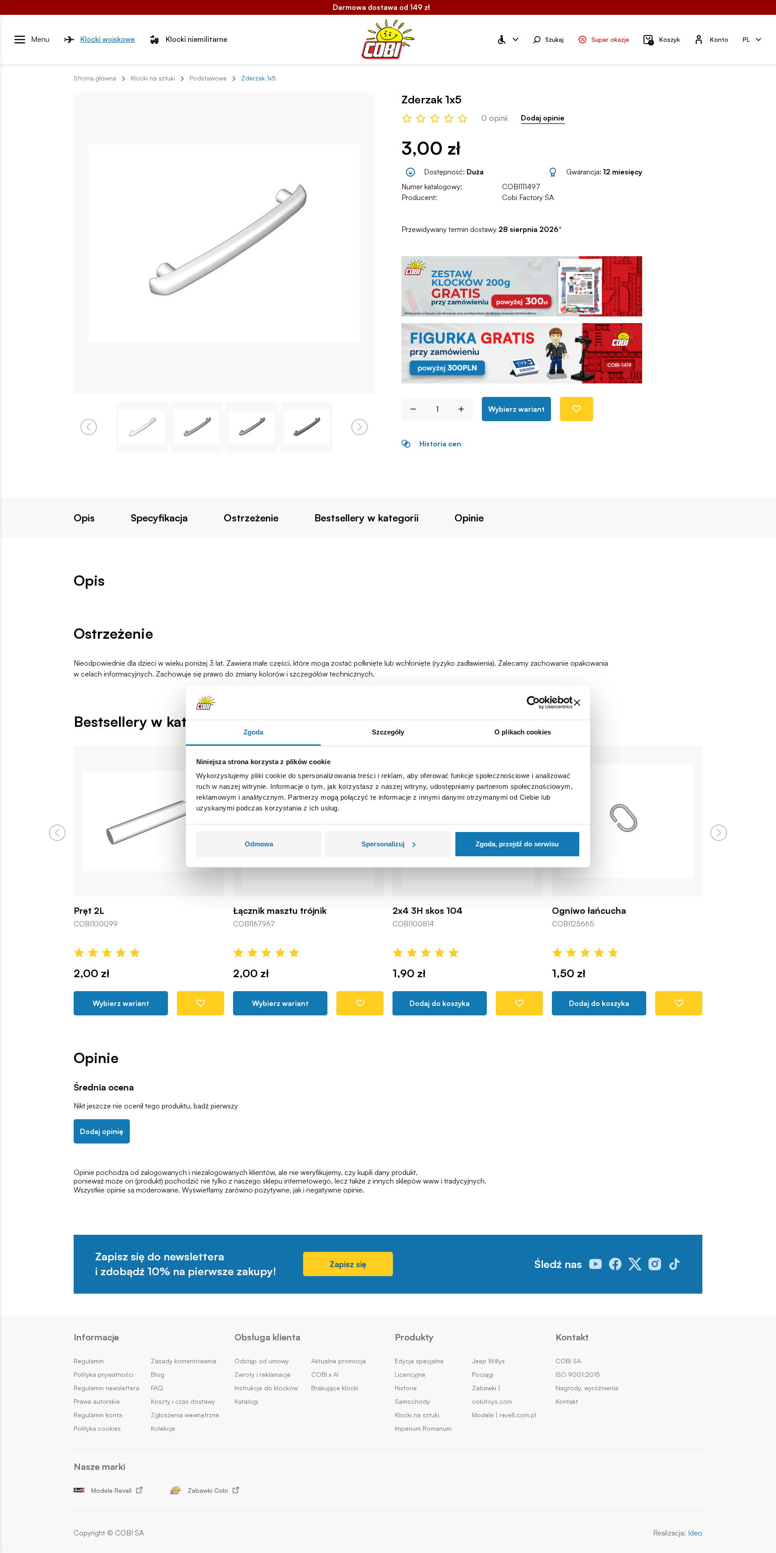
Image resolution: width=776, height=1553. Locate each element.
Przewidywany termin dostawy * (481, 229)
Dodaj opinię (101, 1131)
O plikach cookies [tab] (522, 732)
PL (746, 39)
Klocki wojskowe (107, 39)
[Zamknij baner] (577, 702)
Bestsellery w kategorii (366, 518)
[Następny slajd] (718, 832)
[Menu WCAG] (507, 40)
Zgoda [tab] (253, 732)
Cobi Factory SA (528, 197)
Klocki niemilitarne (196, 39)
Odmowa (259, 844)
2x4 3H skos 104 (427, 910)
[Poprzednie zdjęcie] (88, 427)
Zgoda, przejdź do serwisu (517, 844)
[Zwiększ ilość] (464, 409)
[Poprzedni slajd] (57, 832)
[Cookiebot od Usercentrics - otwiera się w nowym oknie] (533, 702)
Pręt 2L (89, 910)
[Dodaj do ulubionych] (576, 409)
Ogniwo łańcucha (589, 910)
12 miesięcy (622, 171)
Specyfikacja (159, 518)
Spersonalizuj (383, 844)
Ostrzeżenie (251, 518)
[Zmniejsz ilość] (409, 409)
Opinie (469, 518)
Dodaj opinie (542, 118)
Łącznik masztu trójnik (279, 910)
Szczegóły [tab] (388, 732)
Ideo (695, 1533)
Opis (84, 518)
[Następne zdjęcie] (359, 427)
